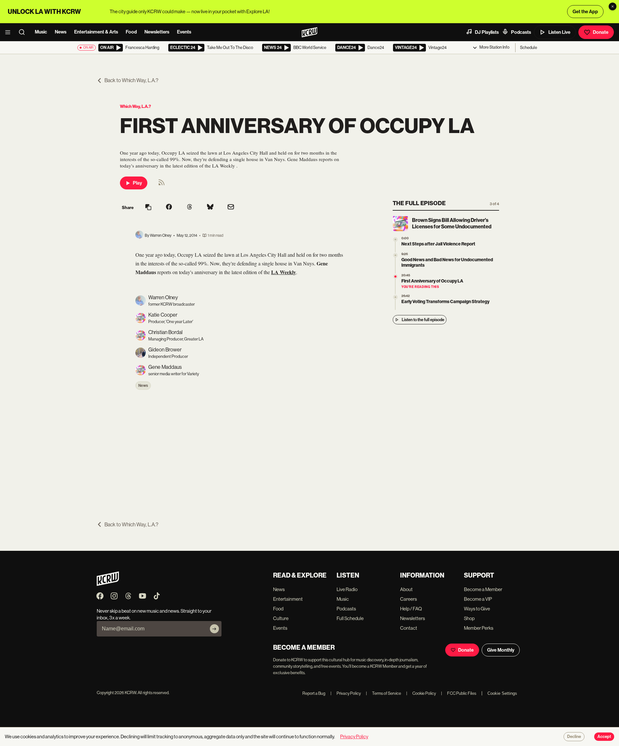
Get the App (585, 11)
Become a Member (483, 589)
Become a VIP (478, 599)
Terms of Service (383, 693)
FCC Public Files (458, 693)
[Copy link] (148, 207)
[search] (24, 32)
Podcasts (521, 32)
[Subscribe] (214, 628)
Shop (469, 618)
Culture (281, 618)
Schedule (528, 47)
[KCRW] (108, 584)
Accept (604, 736)
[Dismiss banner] (612, 6)
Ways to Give (477, 608)
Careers (408, 599)
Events (184, 32)
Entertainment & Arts (96, 32)
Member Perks (478, 628)
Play (137, 183)
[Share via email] (231, 207)
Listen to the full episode (423, 319)
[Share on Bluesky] (210, 207)
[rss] (161, 184)
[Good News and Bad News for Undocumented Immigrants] (395, 255)
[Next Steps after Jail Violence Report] (395, 239)
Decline (574, 736)
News (60, 32)
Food (131, 32)
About (406, 589)
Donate (600, 32)
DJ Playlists (487, 32)
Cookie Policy (421, 693)
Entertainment (288, 599)
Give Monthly (500, 650)
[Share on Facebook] (169, 207)
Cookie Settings (502, 693)
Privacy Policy (345, 693)
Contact (408, 628)
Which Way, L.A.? (135, 106)
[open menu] (10, 32)
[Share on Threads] (189, 207)
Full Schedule (350, 618)
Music (41, 32)
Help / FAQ (411, 608)
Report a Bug (313, 693)
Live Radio (347, 589)
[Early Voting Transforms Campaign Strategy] (395, 297)
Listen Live (559, 32)
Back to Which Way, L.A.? (131, 80)
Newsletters (156, 32)
